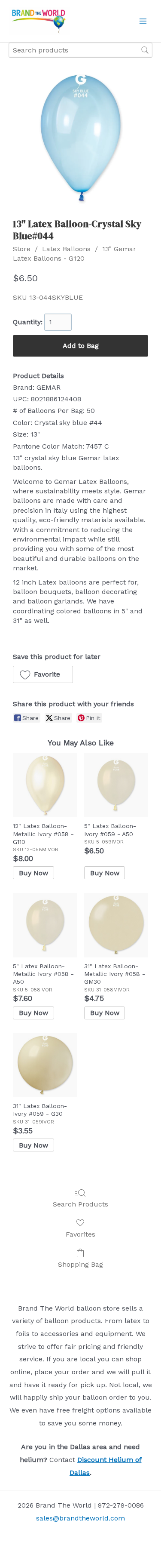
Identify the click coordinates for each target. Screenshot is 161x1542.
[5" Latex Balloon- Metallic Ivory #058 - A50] (45, 925)
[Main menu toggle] (143, 21)
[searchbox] (80, 50)
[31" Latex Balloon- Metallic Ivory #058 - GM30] (116, 925)
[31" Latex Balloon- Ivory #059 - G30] (45, 1065)
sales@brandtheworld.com (80, 1518)
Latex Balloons (66, 249)
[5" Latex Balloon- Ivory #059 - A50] (116, 785)
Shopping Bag (80, 1264)
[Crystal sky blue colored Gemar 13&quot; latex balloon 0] (80, 137)
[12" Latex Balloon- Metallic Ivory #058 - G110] (45, 785)
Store (21, 249)
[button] (43, 674)
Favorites (80, 1234)
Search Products (80, 1204)
